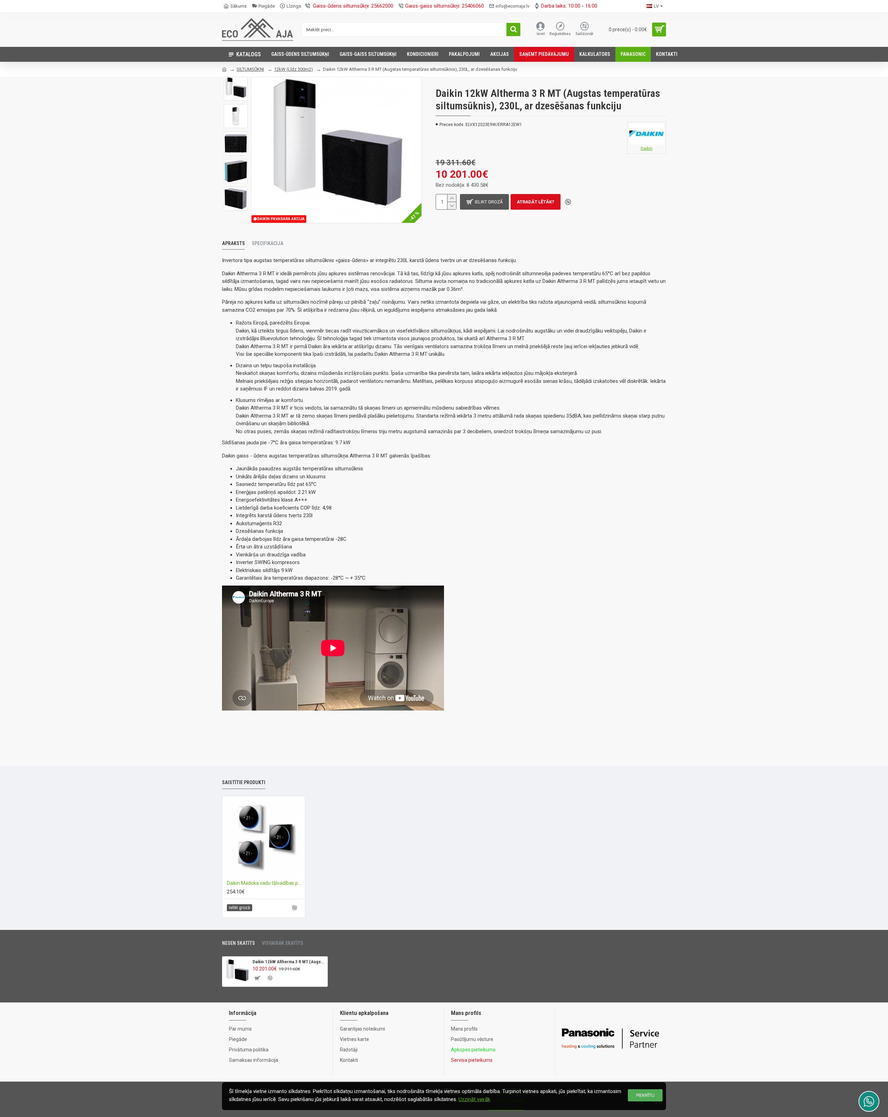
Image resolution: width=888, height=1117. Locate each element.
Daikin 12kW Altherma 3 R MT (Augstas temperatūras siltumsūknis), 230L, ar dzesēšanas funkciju (289, 961)
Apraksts (233, 243)
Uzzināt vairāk (474, 1099)
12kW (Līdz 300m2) (293, 69)
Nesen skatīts (238, 943)
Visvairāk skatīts (282, 943)
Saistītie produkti (243, 782)
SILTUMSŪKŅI (250, 69)
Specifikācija (267, 243)
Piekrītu (645, 1095)
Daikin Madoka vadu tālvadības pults (265, 883)
